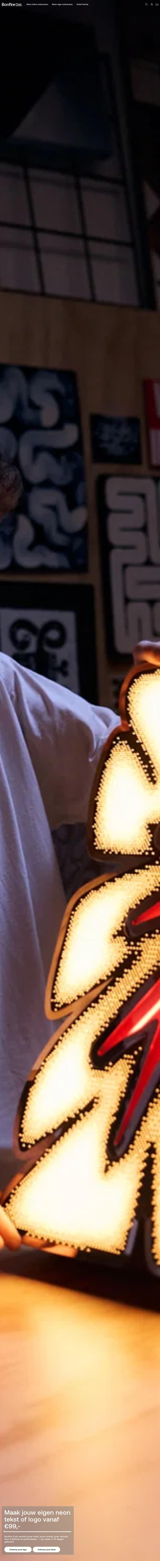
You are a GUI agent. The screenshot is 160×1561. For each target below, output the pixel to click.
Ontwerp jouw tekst (47, 1549)
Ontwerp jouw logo (18, 1549)
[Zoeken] (146, 4)
